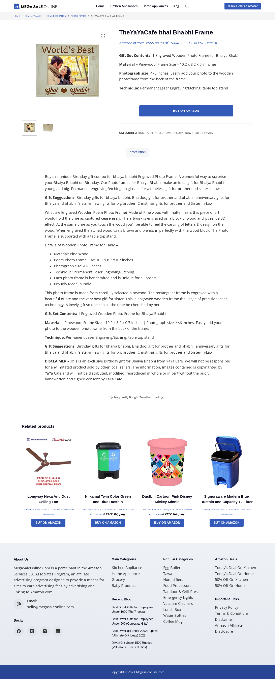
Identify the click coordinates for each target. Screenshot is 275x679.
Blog (176, 6)
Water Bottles (174, 615)
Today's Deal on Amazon (242, 5)
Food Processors (177, 585)
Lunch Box (172, 609)
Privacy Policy (226, 607)
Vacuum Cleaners (178, 603)
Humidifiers (173, 579)
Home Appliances (155, 6)
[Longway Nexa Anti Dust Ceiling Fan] (48, 462)
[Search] (186, 6)
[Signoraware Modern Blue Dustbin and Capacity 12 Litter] (226, 462)
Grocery (118, 579)
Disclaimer (224, 619)
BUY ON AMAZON (186, 110)
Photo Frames (202, 133)
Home (100, 6)
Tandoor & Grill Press (181, 591)
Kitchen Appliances (124, 6)
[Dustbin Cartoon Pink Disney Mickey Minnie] (167, 462)
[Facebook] (19, 631)
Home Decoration (176, 133)
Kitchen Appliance (127, 567)
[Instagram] (45, 631)
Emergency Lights (178, 597)
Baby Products (124, 585)
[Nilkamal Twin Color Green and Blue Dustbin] (107, 462)
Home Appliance (150, 133)
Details (210, 42)
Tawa (167, 573)
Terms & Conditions (232, 613)
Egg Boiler (171, 567)
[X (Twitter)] (32, 631)
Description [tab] (138, 152)
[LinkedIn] (58, 631)
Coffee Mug (173, 621)
